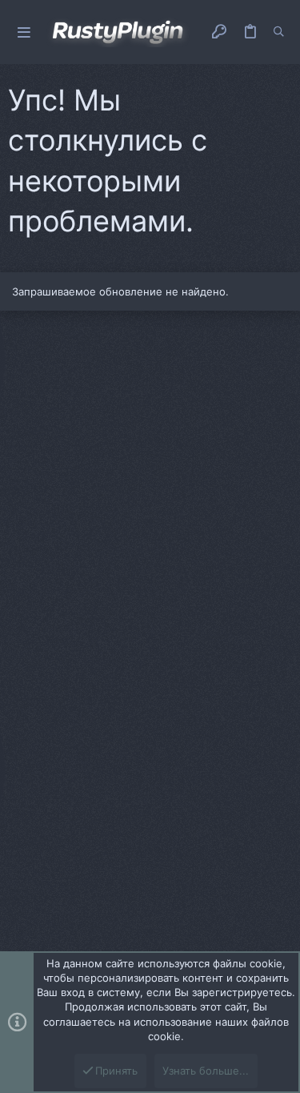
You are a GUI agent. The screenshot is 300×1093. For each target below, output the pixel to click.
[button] (24, 32)
